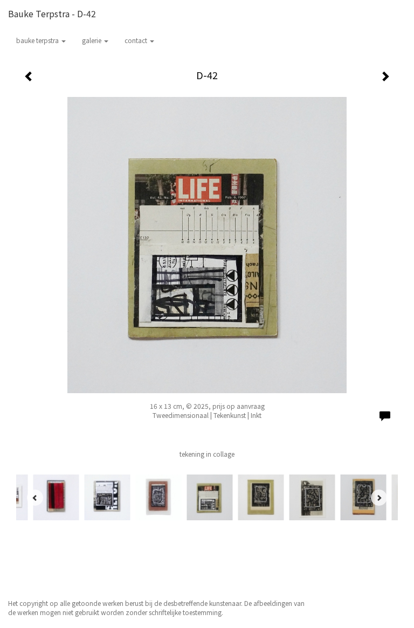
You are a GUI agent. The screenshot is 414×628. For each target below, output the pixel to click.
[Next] (379, 498)
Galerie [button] (92, 40)
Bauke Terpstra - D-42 (52, 13)
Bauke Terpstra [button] (38, 40)
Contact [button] (137, 40)
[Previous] (35, 498)
